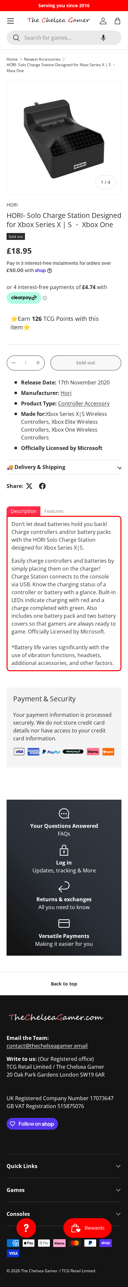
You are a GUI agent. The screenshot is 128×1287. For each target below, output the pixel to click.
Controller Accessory (84, 403)
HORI (12, 205)
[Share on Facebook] (42, 486)
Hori (66, 393)
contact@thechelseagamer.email (47, 1045)
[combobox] (64, 37)
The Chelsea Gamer (39, 1271)
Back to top (64, 984)
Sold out (85, 363)
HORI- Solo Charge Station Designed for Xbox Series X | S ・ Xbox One (61, 67)
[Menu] (10, 21)
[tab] (23, 511)
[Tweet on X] (29, 486)
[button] (103, 37)
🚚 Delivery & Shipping (36, 467)
